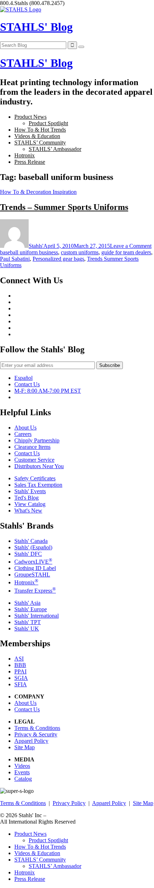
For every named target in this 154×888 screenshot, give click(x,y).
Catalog (23, 779)
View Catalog (29, 504)
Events (22, 772)
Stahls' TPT (27, 622)
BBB (20, 665)
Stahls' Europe (30, 609)
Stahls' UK (26, 628)
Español (23, 378)
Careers (23, 434)
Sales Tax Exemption (38, 485)
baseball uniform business (29, 252)
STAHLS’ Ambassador (55, 149)
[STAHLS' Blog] (20, 9)
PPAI (20, 671)
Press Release (29, 162)
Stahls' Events (30, 491)
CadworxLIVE (33, 562)
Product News (30, 117)
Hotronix (24, 155)
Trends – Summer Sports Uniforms (64, 207)
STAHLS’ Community (40, 142)
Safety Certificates (35, 478)
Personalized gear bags (58, 259)
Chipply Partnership (36, 440)
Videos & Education (37, 136)
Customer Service (34, 460)
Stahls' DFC (28, 554)
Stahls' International (36, 616)
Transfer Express (35, 591)
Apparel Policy (31, 741)
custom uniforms (79, 252)
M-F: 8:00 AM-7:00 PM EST (47, 391)
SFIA (20, 684)
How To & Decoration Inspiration (38, 192)
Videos (22, 766)
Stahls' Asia (27, 603)
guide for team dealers (126, 252)
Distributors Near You (39, 466)
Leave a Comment (130, 246)
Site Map (24, 747)
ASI (19, 659)
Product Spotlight (48, 123)
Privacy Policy (69, 803)
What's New (28, 510)
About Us (25, 428)
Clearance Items (32, 447)
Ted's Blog (26, 498)
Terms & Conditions (37, 728)
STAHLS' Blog (36, 26)
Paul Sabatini (15, 259)
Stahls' (36, 246)
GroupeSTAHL (32, 574)
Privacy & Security (35, 734)
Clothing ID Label (35, 568)
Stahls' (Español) (33, 547)
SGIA (21, 678)
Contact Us (27, 384)
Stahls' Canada (31, 541)
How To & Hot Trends (40, 130)
